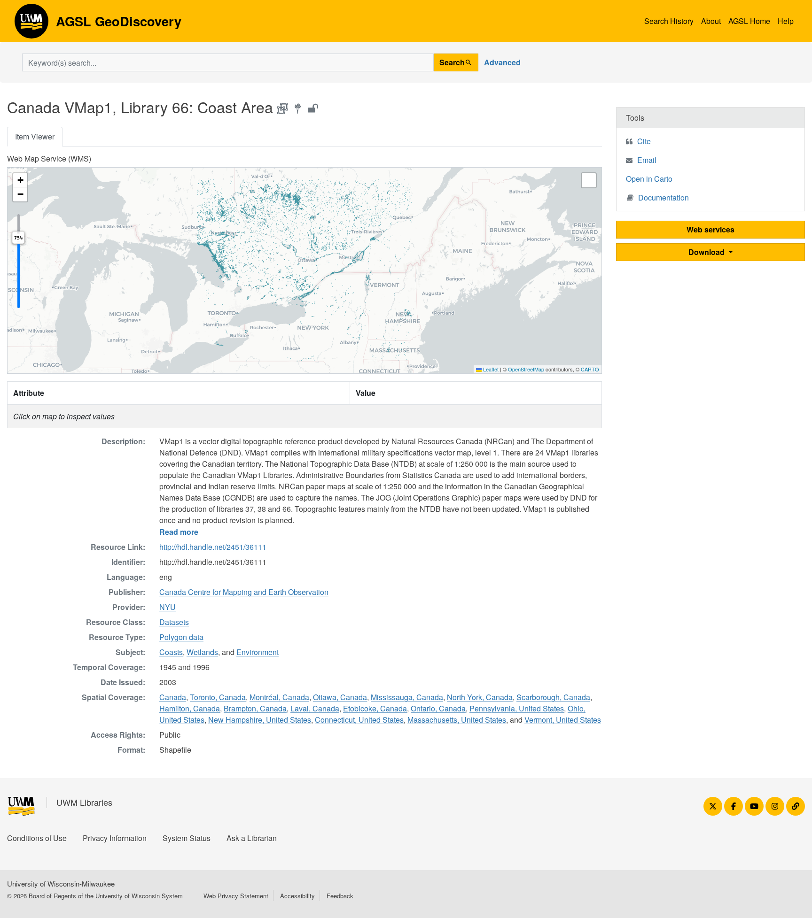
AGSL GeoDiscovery (31, 24)
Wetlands (202, 652)
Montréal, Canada (279, 697)
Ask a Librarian (251, 838)
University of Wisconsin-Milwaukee (61, 883)
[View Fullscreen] (589, 180)
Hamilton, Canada (189, 708)
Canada (172, 697)
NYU (167, 607)
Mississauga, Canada (407, 697)
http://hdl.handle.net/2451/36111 (212, 546)
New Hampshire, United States (259, 719)
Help (786, 20)
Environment (257, 652)
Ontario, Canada (438, 708)
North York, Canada (480, 697)
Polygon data (181, 637)
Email (646, 159)
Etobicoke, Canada (375, 708)
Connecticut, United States (359, 719)
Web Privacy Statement (235, 895)
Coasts (171, 652)
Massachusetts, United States (456, 719)
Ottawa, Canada (340, 697)
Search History (669, 20)
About (711, 20)
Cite (644, 141)
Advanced (502, 62)
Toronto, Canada (218, 697)
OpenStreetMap (526, 369)
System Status (187, 838)
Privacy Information (115, 838)
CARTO (590, 369)
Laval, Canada (314, 708)
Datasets (174, 622)
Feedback (340, 895)
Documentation (663, 197)
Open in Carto (649, 178)
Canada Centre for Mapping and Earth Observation (243, 591)
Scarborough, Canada (553, 697)
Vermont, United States (562, 719)
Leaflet (490, 369)
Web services (710, 229)
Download (707, 252)
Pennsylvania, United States (516, 708)
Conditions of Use (37, 838)
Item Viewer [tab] (35, 136)
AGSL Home (749, 20)
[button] (20, 180)
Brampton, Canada (255, 708)
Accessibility (297, 895)
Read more (178, 531)
